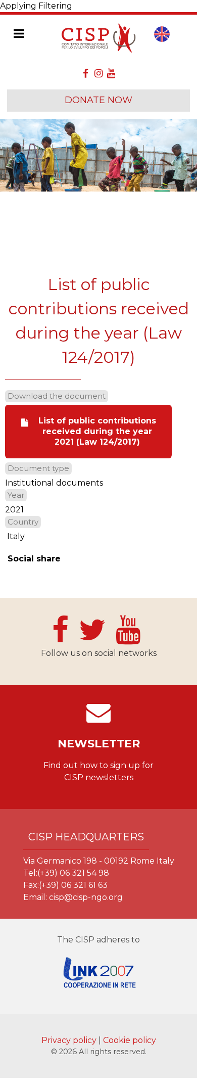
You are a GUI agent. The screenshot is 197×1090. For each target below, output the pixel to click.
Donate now (98, 100)
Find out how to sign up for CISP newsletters (98, 771)
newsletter (99, 743)
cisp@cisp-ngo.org (86, 897)
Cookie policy (129, 1040)
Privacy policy (69, 1040)
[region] (98, 155)
